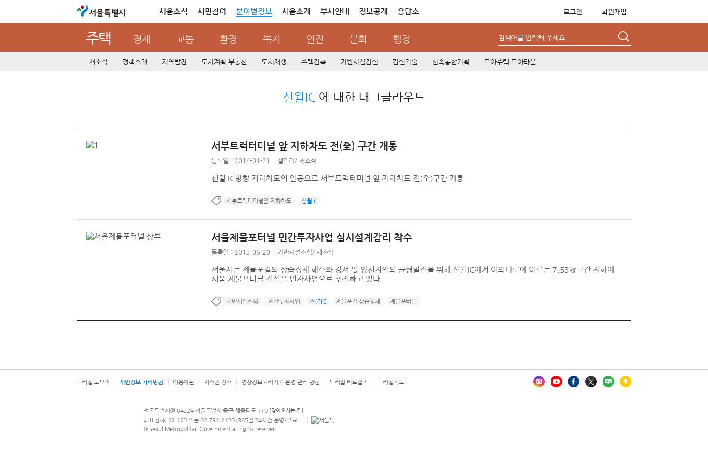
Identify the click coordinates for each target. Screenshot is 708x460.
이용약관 (183, 382)
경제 (141, 39)
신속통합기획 (451, 61)
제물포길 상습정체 (358, 301)
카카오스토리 (625, 381)
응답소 (408, 11)
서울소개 (296, 11)
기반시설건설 (359, 61)
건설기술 (405, 61)
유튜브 (556, 381)
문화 (358, 39)
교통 (185, 39)
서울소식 (173, 11)
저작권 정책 (218, 382)
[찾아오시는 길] (286, 411)
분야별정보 (254, 11)
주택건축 (313, 61)
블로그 (608, 381)
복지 (271, 39)
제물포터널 (403, 301)
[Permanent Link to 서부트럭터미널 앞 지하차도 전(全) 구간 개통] (95, 145)
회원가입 (614, 11)
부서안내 (334, 11)
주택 (98, 37)
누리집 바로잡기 (348, 382)
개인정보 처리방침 (141, 382)
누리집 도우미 (93, 382)
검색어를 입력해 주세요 (531, 37)
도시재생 (274, 61)
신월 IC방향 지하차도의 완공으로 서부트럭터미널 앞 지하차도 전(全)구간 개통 (337, 178)
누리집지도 (391, 382)
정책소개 (134, 61)
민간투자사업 (284, 301)
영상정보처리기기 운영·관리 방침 (280, 382)
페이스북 (573, 381)
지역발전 (174, 61)
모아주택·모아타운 (510, 61)
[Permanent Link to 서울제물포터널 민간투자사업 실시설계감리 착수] (126, 236)
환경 (228, 39)
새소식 (98, 61)
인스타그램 (539, 381)
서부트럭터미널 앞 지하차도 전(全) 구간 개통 (304, 146)
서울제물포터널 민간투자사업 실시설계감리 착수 (311, 237)
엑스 (591, 381)
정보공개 (373, 11)
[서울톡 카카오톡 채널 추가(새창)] (323, 420)
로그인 (573, 11)
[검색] (624, 38)
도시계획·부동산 (224, 61)
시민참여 (211, 11)
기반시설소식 (294, 252)
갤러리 (286, 160)
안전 (315, 39)
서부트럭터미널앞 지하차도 (258, 200)
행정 (401, 39)
